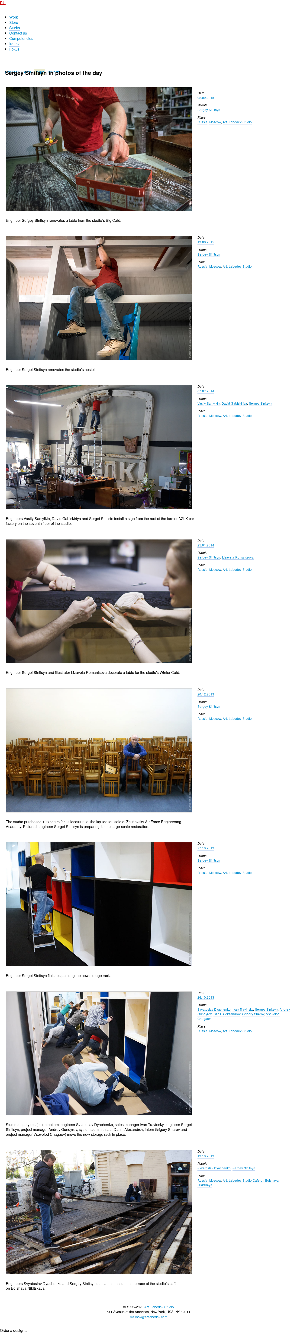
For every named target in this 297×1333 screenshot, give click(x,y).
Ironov (14, 43)
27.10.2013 (205, 848)
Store (13, 22)
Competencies (21, 38)
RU (3, 2)
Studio (14, 27)
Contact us (18, 33)
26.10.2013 (205, 997)
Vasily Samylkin (208, 403)
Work (13, 17)
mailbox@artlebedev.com (148, 1316)
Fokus (14, 49)
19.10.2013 (205, 1156)
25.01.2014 (205, 545)
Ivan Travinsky (242, 1009)
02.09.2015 (205, 97)
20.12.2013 (205, 694)
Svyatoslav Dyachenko (214, 1009)
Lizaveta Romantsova (238, 557)
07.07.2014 (205, 391)
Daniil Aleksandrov (226, 1014)
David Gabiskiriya (234, 403)
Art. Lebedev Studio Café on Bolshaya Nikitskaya (238, 1182)
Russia (202, 122)
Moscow (215, 122)
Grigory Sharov (253, 1014)
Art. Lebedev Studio (237, 122)
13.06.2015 (205, 242)
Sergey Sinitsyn (208, 109)
